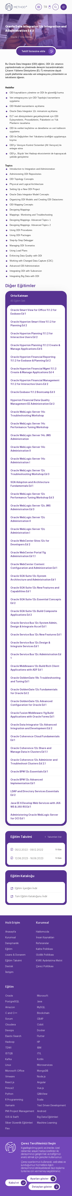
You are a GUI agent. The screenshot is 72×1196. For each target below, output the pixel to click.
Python (9, 1094)
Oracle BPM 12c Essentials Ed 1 (29, 772)
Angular (41, 1082)
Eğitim (8, 949)
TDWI (8, 1048)
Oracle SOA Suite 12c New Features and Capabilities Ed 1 (34, 590)
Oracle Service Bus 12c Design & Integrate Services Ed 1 (30, 645)
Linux (8, 1065)
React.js (9, 1082)
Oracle (14, 37)
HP (38, 1042)
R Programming (14, 1100)
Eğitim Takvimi (13, 960)
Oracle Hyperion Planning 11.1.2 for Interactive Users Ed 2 (31, 335)
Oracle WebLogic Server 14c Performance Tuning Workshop (29, 426)
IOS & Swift (12, 1117)
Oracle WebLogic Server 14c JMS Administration (30, 437)
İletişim (9, 972)
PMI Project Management (19, 1111)
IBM (39, 1048)
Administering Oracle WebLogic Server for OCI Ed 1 (34, 817)
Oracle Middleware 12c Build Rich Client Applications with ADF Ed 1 (34, 668)
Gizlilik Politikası (45, 955)
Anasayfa (10, 932)
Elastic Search (13, 1036)
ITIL (39, 1053)
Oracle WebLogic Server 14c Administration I (27, 461)
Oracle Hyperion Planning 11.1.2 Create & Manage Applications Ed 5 (35, 347)
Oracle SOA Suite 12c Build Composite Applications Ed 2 (33, 613)
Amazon (10, 1007)
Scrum (9, 1019)
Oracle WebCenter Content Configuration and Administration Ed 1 (33, 566)
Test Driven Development (51, 1105)
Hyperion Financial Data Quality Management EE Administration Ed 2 (32, 402)
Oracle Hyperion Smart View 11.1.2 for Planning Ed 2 (33, 324)
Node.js (41, 1076)
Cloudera (10, 1024)
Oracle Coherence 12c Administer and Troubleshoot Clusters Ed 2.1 (33, 762)
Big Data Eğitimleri (47, 1117)
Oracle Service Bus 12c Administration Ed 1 (35, 656)
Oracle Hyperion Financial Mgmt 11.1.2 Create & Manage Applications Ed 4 (33, 371)
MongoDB (42, 1071)
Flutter (41, 1036)
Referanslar (42, 943)
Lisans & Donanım (15, 955)
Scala (40, 1100)
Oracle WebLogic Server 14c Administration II (27, 449)
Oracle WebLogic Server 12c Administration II (27, 519)
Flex (7, 1128)
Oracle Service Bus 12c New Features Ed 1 (35, 635)
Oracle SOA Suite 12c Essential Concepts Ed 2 (35, 601)
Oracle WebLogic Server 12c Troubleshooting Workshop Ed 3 (29, 472)
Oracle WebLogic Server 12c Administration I (27, 531)
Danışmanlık (12, 943)
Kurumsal (10, 937)
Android (41, 1111)
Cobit (40, 1024)
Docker (41, 1030)
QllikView (42, 1094)
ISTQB (9, 1053)
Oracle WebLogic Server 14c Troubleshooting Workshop (27, 414)
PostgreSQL (12, 1001)
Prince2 (9, 1088)
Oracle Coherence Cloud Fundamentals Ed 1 (35, 738)
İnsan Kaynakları (45, 937)
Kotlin (40, 1059)
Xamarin (10, 1105)
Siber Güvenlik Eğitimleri (19, 1123)
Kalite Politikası (44, 949)
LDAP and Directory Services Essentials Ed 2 (34, 793)
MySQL (41, 1007)
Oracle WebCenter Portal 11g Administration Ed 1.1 (28, 554)
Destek (9, 966)
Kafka (8, 1059)
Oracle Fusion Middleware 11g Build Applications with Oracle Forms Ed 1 (32, 715)
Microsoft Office (14, 1071)
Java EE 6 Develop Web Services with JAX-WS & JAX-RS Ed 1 (35, 805)
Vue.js (40, 1088)
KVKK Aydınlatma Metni (49, 960)
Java (39, 1001)
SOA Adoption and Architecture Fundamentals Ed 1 (29, 484)
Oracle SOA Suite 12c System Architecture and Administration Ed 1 (33, 578)
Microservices (45, 1065)
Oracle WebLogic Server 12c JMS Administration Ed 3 (30, 508)
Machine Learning (47, 1123)
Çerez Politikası (44, 966)
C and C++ (11, 1013)
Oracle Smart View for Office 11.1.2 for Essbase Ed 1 (33, 312)
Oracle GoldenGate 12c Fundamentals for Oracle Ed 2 (33, 691)
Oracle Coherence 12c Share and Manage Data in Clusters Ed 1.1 (30, 750)
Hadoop (10, 1042)
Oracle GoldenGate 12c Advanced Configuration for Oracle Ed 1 (31, 703)
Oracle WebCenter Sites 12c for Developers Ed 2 (29, 543)
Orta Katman (26, 37)
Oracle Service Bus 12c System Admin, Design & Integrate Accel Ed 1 (33, 625)
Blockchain (43, 1013)
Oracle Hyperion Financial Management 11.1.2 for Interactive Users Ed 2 (34, 382)
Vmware (10, 1076)
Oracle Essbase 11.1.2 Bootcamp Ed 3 (32, 392)
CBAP (40, 1019)
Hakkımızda (42, 932)
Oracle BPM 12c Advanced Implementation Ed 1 (26, 782)
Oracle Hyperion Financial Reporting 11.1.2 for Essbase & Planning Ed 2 (32, 359)
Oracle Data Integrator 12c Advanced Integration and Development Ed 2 (33, 727)
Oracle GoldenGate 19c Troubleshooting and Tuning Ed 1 (35, 680)
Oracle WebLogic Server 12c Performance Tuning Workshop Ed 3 (32, 496)
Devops (9, 1030)
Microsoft (42, 996)
